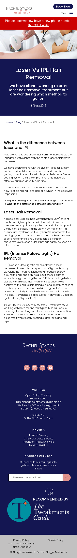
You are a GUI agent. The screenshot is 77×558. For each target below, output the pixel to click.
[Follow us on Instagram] (42, 368)
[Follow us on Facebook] (35, 368)
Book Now (63, 6)
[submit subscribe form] (67, 477)
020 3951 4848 (38, 25)
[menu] (71, 13)
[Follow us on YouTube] (50, 368)
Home (9, 122)
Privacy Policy (21, 540)
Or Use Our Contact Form (38, 418)
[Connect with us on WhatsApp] (27, 368)
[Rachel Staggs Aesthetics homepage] (19, 10)
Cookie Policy (56, 540)
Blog (18, 122)
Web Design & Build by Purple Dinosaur (21, 545)
